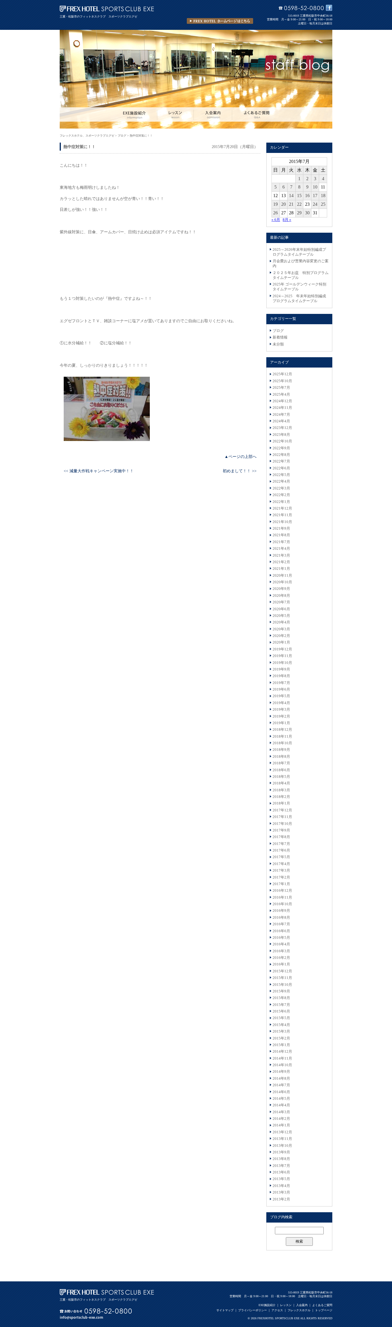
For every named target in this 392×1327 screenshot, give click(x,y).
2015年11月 (282, 978)
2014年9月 (281, 1072)
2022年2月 (281, 495)
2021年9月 (281, 528)
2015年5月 (281, 1018)
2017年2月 (281, 877)
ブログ (278, 331)
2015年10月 (282, 985)
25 (323, 204)
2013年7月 (281, 1166)
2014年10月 (282, 1065)
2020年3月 (281, 629)
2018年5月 (281, 777)
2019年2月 (281, 716)
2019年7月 (281, 683)
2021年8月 (281, 535)
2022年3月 (281, 488)
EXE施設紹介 (267, 1305)
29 (299, 212)
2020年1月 (281, 642)
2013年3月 (281, 1192)
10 (315, 186)
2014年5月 (281, 1099)
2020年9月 (281, 589)
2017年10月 (282, 824)
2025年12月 (282, 374)
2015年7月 (281, 1005)
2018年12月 (282, 730)
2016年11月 (282, 897)
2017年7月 (281, 844)
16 (307, 195)
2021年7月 (281, 542)
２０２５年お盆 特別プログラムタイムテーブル (301, 275)
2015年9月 (281, 991)
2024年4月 (281, 421)
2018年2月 (281, 797)
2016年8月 (281, 918)
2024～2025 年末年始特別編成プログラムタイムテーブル (299, 298)
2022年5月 (281, 475)
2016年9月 (281, 911)
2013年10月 (282, 1146)
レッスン (286, 1305)
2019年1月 (281, 723)
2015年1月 (281, 1045)
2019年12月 (282, 649)
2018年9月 (281, 750)
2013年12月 (282, 1132)
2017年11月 (282, 817)
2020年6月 (281, 609)
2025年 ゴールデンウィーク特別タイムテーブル (299, 286)
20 (283, 204)
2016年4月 (281, 944)
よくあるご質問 (322, 1305)
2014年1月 (281, 1125)
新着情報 (280, 337)
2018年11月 (282, 737)
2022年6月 (281, 468)
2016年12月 (282, 891)
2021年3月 (281, 555)
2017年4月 (281, 864)
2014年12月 (282, 1052)
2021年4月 (281, 549)
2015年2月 (281, 1038)
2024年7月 (281, 415)
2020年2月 (281, 636)
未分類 (278, 344)
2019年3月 (281, 710)
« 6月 (275, 220)
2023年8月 (281, 435)
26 (275, 212)
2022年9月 (281, 448)
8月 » (287, 220)
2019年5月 (281, 696)
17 (315, 195)
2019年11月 (282, 656)
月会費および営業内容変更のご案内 (301, 263)
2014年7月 (281, 1085)
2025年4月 (281, 395)
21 (291, 204)
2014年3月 (281, 1112)
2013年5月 (281, 1179)
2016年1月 (281, 964)
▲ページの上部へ (240, 456)
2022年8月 (281, 455)
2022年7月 (281, 461)
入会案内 (302, 1305)
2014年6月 (281, 1092)
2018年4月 (281, 783)
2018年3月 (281, 790)
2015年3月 (281, 1031)
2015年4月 (281, 1025)
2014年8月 (281, 1079)
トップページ (323, 1310)
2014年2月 (281, 1119)
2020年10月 (282, 582)
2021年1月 (281, 569)
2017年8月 (281, 837)
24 (315, 204)
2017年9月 (281, 830)
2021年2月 (281, 562)
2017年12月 (282, 810)
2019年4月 (281, 703)
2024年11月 (282, 408)
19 (275, 204)
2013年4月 (281, 1186)
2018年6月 (281, 770)
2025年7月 (281, 388)
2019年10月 (282, 663)
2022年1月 (281, 502)
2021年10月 (282, 522)
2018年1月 (281, 803)
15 (299, 195)
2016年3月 (281, 951)
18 (323, 195)
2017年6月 (281, 850)
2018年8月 (281, 757)
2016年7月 (281, 924)
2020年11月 (282, 576)
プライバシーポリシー (252, 1310)
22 (299, 204)
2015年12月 (282, 971)
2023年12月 (282, 428)
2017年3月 (281, 871)
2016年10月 (282, 904)
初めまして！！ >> (240, 471)
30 (307, 212)
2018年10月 (282, 743)
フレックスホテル (299, 1310)
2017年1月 (281, 884)
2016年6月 (281, 931)
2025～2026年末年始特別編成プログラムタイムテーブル (299, 252)
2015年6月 (281, 1011)
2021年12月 (282, 508)
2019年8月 (281, 676)
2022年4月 (281, 481)
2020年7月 (281, 602)
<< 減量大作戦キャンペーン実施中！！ (99, 471)
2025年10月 (282, 381)
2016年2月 (281, 958)
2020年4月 (281, 622)
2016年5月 (281, 938)
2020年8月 (281, 596)
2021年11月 (282, 515)
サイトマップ (225, 1310)
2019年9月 (281, 669)
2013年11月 (282, 1139)
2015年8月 (281, 998)
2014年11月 (282, 1058)
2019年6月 (281, 689)
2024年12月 (282, 401)
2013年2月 (281, 1199)
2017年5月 (281, 857)
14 (291, 195)
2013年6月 (281, 1172)
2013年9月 (281, 1152)
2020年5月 (281, 616)
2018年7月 (281, 763)
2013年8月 (281, 1159)
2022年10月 (282, 441)
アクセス (277, 1310)
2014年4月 (281, 1105)
